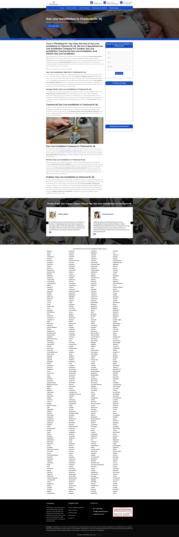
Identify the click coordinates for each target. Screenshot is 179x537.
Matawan (93, 420)
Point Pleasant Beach (52, 455)
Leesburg (71, 327)
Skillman (49, 491)
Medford (71, 483)
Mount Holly (72, 476)
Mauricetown (72, 323)
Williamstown (72, 419)
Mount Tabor (94, 380)
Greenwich (71, 333)
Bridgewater (50, 438)
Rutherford (116, 403)
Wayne (114, 304)
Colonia (115, 409)
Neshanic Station (51, 382)
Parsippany (116, 426)
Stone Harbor (72, 369)
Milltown (49, 386)
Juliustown (94, 258)
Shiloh (70, 302)
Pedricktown (72, 462)
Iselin (48, 407)
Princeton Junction (74, 260)
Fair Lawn (115, 338)
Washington (94, 379)
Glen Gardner (50, 415)
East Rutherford (117, 398)
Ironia (92, 392)
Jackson (71, 274)
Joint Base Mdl (51, 480)
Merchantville (72, 401)
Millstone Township (74, 291)
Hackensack (116, 291)
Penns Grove (72, 459)
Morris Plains (94, 340)
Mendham (93, 344)
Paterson (115, 298)
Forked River (50, 462)
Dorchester (72, 342)
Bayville (49, 470)
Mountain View (51, 272)
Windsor (49, 485)
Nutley (114, 359)
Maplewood (116, 440)
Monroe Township (51, 405)
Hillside (115, 350)
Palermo (49, 266)
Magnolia (71, 493)
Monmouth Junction (52, 384)
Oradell (93, 487)
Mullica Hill (72, 472)
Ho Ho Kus (115, 331)
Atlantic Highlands (52, 327)
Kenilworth (116, 447)
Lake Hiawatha (117, 445)
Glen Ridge (115, 457)
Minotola (71, 319)
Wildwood (71, 359)
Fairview (115, 466)
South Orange (116, 386)
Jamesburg (50, 289)
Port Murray (94, 388)
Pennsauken (72, 399)
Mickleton (71, 481)
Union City (115, 377)
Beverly (93, 310)
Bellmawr (93, 276)
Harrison (115, 455)
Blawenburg (72, 295)
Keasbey (49, 403)
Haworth (115, 258)
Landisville (71, 329)
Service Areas (71, 515)
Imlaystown (72, 276)
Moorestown (72, 480)
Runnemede (72, 443)
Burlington (93, 300)
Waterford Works (73, 426)
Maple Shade (72, 489)
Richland (71, 306)
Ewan (92, 287)
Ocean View (72, 379)
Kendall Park (50, 419)
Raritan (49, 363)
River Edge (93, 476)
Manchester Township (53, 449)
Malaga (71, 325)
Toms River (50, 451)
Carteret (115, 481)
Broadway (49, 436)
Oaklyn (71, 405)
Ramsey (115, 317)
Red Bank (93, 461)
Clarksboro (94, 295)
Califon (93, 399)
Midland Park (116, 325)
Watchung (115, 405)
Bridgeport (94, 304)
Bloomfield (116, 489)
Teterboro (115, 279)
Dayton (49, 432)
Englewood (116, 264)
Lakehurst (49, 461)
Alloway (93, 321)
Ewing (48, 304)
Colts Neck (94, 442)
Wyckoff (115, 300)
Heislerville (72, 331)
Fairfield (115, 487)
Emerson (115, 266)
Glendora (93, 279)
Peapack (93, 329)
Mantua (71, 491)
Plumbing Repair (113, 8)
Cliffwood (93, 443)
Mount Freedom (95, 335)
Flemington (50, 422)
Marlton (71, 487)
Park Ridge (93, 481)
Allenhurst (93, 453)
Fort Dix (49, 302)
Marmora (71, 384)
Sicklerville (71, 438)
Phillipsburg (50, 369)
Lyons (92, 348)
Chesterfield (72, 283)
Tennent (93, 405)
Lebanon (49, 401)
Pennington (72, 266)
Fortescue (71, 337)
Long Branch (94, 424)
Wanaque (115, 306)
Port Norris (72, 308)
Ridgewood (116, 316)
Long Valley (94, 390)
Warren (115, 419)
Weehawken (116, 379)
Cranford (115, 474)
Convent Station (95, 337)
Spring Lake (94, 407)
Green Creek (72, 386)
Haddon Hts (50, 297)
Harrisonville (94, 262)
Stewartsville (50, 344)
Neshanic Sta (50, 270)
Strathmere (72, 367)
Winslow (71, 417)
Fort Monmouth (95, 457)
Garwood (115, 459)
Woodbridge (116, 365)
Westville (71, 420)
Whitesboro (72, 361)
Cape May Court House (75, 394)
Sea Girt (49, 453)
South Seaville (72, 371)
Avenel (114, 493)
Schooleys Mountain (96, 384)
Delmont (71, 346)
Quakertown (50, 365)
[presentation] (47, 223)
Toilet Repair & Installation (99, 8)
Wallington (116, 422)
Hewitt (114, 333)
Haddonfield (94, 272)
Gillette (93, 358)
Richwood (71, 449)
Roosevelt (71, 253)
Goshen (71, 388)
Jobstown (93, 260)
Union (114, 380)
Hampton (49, 413)
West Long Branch (96, 403)
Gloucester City (95, 277)
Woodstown (72, 411)
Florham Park (94, 359)
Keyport (49, 285)
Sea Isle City (72, 375)
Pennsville (71, 457)
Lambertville (72, 270)
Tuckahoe (71, 365)
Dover (48, 314)
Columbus (93, 291)
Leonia (114, 285)
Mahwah (115, 327)
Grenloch (93, 274)
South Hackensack (118, 283)
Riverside (71, 447)
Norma (71, 312)
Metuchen (49, 394)
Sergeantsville (50, 493)
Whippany (49, 251)
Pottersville (94, 325)
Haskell (115, 335)
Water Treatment (84, 8)
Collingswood (72, 403)
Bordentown (72, 293)
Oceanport (93, 409)
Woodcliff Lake (95, 462)
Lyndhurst (115, 401)
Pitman (71, 455)
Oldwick (49, 377)
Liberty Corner (94, 350)
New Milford (94, 493)
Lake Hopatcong (51, 283)
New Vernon (94, 331)
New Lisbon (72, 468)
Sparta (49, 255)
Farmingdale (94, 434)
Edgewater (115, 470)
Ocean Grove (94, 411)
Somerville (49, 356)
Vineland (71, 300)
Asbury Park (94, 451)
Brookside (93, 367)
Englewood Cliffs (117, 262)
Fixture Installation (71, 8)
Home (62, 8)
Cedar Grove (116, 480)
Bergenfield (116, 276)
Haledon (115, 295)
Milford (49, 388)
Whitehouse (50, 340)
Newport (71, 314)
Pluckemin (93, 327)
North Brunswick (51, 333)
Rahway (115, 413)
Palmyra (71, 466)
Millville (71, 321)
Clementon (94, 293)
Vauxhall (115, 375)
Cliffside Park (116, 478)
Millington (93, 342)
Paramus (93, 483)
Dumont (115, 268)
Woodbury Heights (74, 413)
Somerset (49, 358)
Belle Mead (72, 297)
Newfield (71, 316)
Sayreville (49, 359)
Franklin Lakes (116, 337)
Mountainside (116, 371)
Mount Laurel (72, 485)
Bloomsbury (50, 442)
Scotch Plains (116, 392)
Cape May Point (73, 392)
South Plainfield (117, 384)
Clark (114, 411)
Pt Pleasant (50, 262)
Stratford (71, 434)
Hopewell (71, 277)
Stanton (49, 346)
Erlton (48, 308)
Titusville (49, 487)
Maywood (115, 281)
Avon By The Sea (95, 449)
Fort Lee (115, 462)
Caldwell (115, 483)
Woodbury (71, 415)
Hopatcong (50, 291)
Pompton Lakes (117, 319)
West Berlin (72, 422)
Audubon (71, 407)
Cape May (71, 396)
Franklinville (72, 335)
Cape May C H (50, 319)
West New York (117, 369)
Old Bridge (49, 379)
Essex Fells (116, 468)
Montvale (115, 251)
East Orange (116, 472)
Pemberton (72, 461)
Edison (49, 426)
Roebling (71, 255)
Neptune (93, 415)
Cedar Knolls (50, 317)
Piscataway (50, 380)
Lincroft (93, 428)
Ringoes (71, 258)
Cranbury (71, 287)
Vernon (49, 253)
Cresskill (115, 272)
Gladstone (93, 356)
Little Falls (115, 329)
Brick (48, 466)
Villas (70, 363)
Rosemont (71, 251)
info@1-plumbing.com (113, 3)
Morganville (94, 417)
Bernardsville (94, 369)
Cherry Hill (93, 319)
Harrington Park (117, 260)
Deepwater (93, 289)
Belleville (115, 361)
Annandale (50, 447)
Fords (48, 371)
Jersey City (116, 346)
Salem (70, 442)
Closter (115, 274)
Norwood (93, 489)
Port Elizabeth (72, 310)
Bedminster (94, 373)
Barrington (94, 314)
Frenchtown (50, 417)
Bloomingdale (116, 342)
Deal (92, 440)
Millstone (49, 274)
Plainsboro (72, 264)
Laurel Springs (51, 281)
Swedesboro (72, 432)
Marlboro (93, 422)
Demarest (115, 270)
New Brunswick (51, 335)
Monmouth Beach (95, 419)
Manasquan (50, 459)
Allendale (115, 344)
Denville (93, 396)
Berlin (92, 312)
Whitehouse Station (52, 338)
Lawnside (93, 255)
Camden (71, 409)
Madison (93, 346)
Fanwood (115, 464)
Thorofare (71, 430)
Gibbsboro (93, 285)
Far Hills (93, 361)
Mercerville (50, 277)
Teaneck (93, 470)
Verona (115, 434)
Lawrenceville (50, 279)
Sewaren (115, 390)
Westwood (94, 466)
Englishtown (94, 436)
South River (50, 350)
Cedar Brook (94, 298)
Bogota (115, 289)
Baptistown (50, 443)
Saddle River (116, 310)
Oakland (115, 321)
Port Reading (116, 415)
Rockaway (49, 260)
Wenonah (71, 424)
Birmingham (94, 308)
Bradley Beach (94, 445)
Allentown (71, 298)
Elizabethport (116, 348)
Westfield (115, 373)
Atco (92, 317)
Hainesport (94, 268)
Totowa (115, 293)
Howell (92, 430)
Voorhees (93, 256)
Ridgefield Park (95, 478)
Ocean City (72, 380)
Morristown (94, 338)
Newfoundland (116, 323)
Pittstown (49, 367)
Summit (93, 377)
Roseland (115, 407)
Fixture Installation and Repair (76, 507)
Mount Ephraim (73, 478)
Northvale (93, 491)
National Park (72, 470)
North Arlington (117, 451)
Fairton (71, 338)
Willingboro (94, 253)
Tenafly (93, 468)
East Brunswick (51, 428)
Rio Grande (72, 377)
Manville (49, 398)
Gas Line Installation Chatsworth (66, 39)
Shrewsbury (94, 459)
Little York (49, 399)
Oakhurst (93, 413)
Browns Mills (94, 302)
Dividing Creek (72, 344)
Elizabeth (115, 356)
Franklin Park (50, 420)
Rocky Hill (71, 256)
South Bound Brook (52, 352)
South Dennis (72, 373)
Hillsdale (115, 256)
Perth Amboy (50, 373)
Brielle (48, 464)
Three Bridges (50, 342)
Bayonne (115, 491)
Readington (50, 361)
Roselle (115, 354)
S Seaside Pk (50, 256)
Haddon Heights (95, 270)
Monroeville (72, 317)
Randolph (93, 386)
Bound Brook (50, 440)
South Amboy (50, 354)
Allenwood (50, 472)
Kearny (114, 449)
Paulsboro (71, 464)
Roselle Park (116, 352)
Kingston (71, 272)
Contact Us (71, 518)
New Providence (95, 333)
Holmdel (49, 293)
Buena (70, 354)
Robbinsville (50, 476)
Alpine (114, 277)
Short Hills (115, 388)
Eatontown (94, 438)
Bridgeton (71, 356)
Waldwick (115, 308)
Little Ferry (116, 255)
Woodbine (71, 358)
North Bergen (116, 432)
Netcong (49, 268)
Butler (48, 321)
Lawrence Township (52, 478)
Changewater (94, 398)
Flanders (93, 394)
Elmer (70, 340)
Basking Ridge (94, 375)
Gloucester (50, 298)
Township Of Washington (97, 464)
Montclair (115, 436)
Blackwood (94, 306)
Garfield (115, 461)
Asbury (49, 445)
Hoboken (115, 453)
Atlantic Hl (50, 325)
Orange (115, 430)
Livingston (116, 442)
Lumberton (94, 251)
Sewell (70, 440)
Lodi (114, 253)
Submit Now (119, 73)
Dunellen (49, 430)
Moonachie (116, 396)
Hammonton (94, 266)
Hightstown (72, 279)
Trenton (49, 481)
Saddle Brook (94, 472)
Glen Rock (115, 314)
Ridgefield (93, 480)
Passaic (115, 424)
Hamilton (49, 295)
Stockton (49, 489)
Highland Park (50, 331)
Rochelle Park (94, 474)
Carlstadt (115, 399)
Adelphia (93, 455)
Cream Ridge (72, 285)
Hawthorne (116, 297)
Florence (71, 281)
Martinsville (50, 396)
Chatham (93, 365)
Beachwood (50, 468)
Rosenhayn (72, 304)
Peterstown (50, 264)
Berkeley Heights (95, 371)
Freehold (93, 432)
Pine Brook (116, 420)
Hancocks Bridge (95, 264)
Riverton (71, 445)
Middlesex (49, 390)
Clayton (71, 350)
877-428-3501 (127, 3)
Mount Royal (72, 474)
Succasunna (94, 382)
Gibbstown (94, 283)
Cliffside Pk (50, 316)
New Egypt (72, 268)
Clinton (49, 434)
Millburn (115, 438)
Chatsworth (54, 39)
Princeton (71, 262)
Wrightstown (50, 483)
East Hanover (94, 352)
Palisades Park (95, 485)
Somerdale (72, 436)
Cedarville (71, 352)
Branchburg (50, 323)
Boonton (115, 485)
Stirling (93, 323)
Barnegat (93, 316)
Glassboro (93, 281)
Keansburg (50, 287)
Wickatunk (93, 401)
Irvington (115, 358)
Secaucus (115, 367)
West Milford (116, 302)
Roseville (49, 258)
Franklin (49, 300)
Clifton (115, 476)
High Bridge (50, 409)
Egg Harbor (50, 310)
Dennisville (71, 390)
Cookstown (72, 289)
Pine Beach (50, 457)
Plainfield (115, 417)
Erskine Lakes (50, 306)
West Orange (116, 428)
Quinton (71, 453)
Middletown (50, 276)
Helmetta (49, 411)
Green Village (94, 354)
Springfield (116, 382)
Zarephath (49, 337)
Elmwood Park (116, 340)
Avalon (71, 398)
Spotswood (50, 348)
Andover (49, 329)
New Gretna (72, 382)
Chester (93, 363)
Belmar (93, 447)
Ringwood (115, 312)
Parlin (48, 375)
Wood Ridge (116, 394)
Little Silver (94, 426)
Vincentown (72, 428)
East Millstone (51, 312)
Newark (115, 363)
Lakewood (49, 474)
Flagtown (49, 424)
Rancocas (71, 451)
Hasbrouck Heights (118, 287)
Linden (114, 443)
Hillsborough (50, 392)
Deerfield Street (73, 348)
